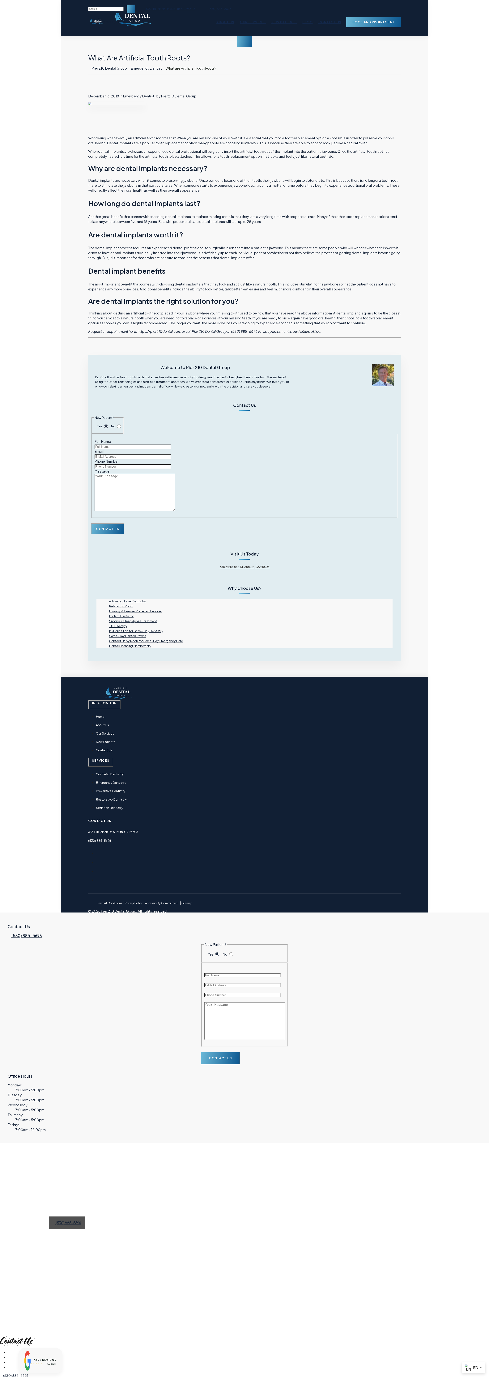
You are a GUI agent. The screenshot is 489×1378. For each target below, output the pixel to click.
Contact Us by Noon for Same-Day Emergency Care (146, 641)
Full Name (103, 441)
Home (100, 717)
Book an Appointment (373, 22)
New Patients (284, 22)
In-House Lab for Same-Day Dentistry (136, 631)
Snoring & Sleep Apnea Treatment (133, 621)
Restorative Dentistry (111, 799)
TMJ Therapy (118, 626)
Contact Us (329, 22)
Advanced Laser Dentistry (127, 601)
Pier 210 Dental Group (109, 68)
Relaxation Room (121, 606)
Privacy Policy (133, 903)
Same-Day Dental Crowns (127, 636)
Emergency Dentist (146, 68)
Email (99, 451)
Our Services (253, 22)
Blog (307, 22)
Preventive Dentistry (110, 791)
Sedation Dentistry (109, 808)
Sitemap (186, 903)
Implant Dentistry (121, 616)
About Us (225, 22)
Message (102, 471)
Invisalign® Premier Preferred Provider (135, 611)
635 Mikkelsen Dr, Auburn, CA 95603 (170, 9)
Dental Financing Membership (130, 646)
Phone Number (107, 461)
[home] (96, 23)
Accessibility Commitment (162, 903)
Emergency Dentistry (111, 783)
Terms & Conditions (109, 903)
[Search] (131, 9)
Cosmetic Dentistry (110, 774)
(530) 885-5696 (244, 331)
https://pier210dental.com (159, 331)
